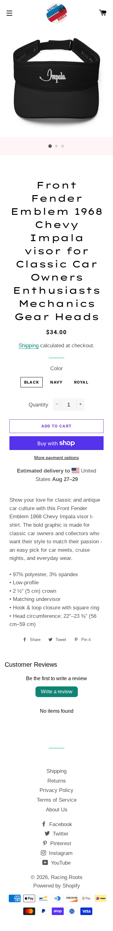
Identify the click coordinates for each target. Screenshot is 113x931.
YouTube (60, 863)
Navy (56, 382)
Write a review (57, 691)
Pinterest (60, 843)
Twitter (59, 834)
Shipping (29, 346)
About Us (56, 810)
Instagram (60, 853)
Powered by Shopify (56, 886)
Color (56, 368)
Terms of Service (57, 800)
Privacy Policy (56, 790)
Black (31, 382)
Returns (56, 781)
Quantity (38, 405)
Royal (81, 382)
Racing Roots (67, 877)
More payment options (56, 457)
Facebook (60, 824)
